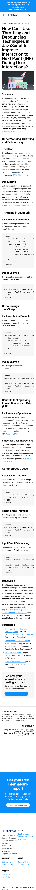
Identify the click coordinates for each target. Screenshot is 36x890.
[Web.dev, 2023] (12, 434)
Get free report (24, 834)
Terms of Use (23, 862)
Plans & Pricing (7, 865)
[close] (33, 6)
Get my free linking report (16, 694)
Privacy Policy (23, 865)
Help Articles (7, 877)
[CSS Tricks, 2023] (20, 175)
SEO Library (6, 862)
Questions (17, 23)
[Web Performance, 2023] (15, 662)
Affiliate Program (24, 839)
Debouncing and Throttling (22, 634)
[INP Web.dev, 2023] (13, 653)
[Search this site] (29, 15)
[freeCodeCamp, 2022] (22, 205)
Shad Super (8, 23)
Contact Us (6, 874)
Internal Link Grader (25, 837)
